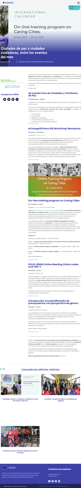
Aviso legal (42, 486)
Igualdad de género (37, 62)
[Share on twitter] (8, 99)
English (72, 8)
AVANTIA (62, 356)
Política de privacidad (62, 486)
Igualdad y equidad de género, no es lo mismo (12, 86)
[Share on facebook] (4, 99)
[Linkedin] (56, 481)
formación (28, 62)
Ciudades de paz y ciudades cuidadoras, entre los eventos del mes (20, 400)
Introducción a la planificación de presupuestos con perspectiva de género (53, 302)
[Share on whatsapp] (17, 99)
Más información (33, 124)
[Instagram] (49, 481)
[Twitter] (52, 481)
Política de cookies (50, 486)
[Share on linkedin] (12, 99)
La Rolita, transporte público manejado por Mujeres (60, 400)
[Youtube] (59, 481)
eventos (22, 62)
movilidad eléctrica (48, 62)
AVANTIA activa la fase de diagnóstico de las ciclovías (20, 452)
